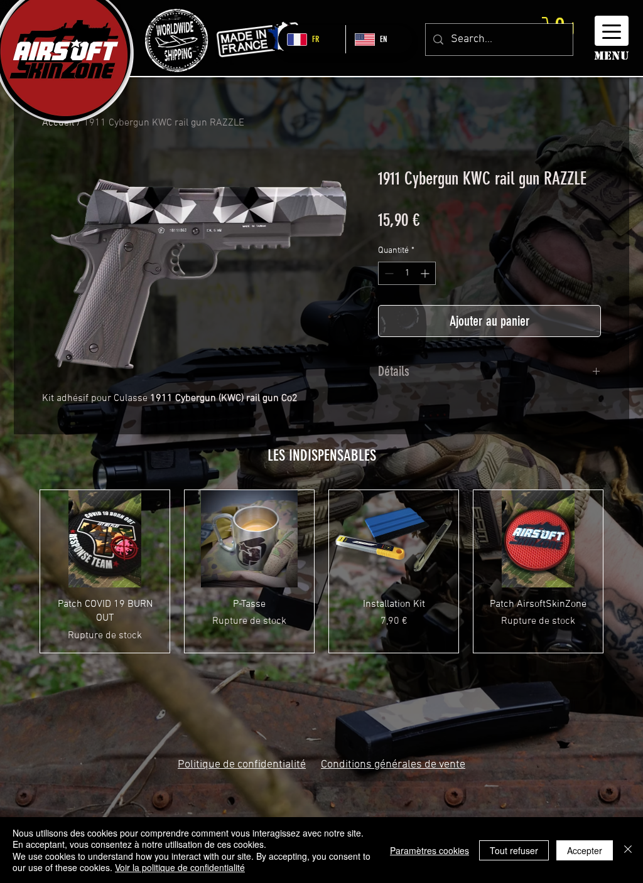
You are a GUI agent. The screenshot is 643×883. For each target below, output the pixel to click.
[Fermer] (627, 850)
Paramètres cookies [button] (429, 850)
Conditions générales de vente (393, 764)
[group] (321, 571)
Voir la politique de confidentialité (180, 867)
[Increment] (426, 273)
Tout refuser (514, 850)
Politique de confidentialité (242, 764)
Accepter (584, 850)
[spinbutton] (407, 273)
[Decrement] (388, 273)
